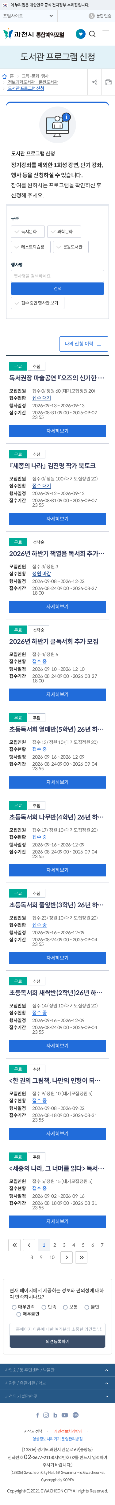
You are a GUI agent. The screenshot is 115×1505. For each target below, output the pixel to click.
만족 (52, 1307)
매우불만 (31, 1314)
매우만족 (26, 1307)
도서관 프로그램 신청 (25, 88)
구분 (15, 218)
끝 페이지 (81, 1257)
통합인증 (104, 16)
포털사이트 (13, 16)
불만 (95, 1307)
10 (52, 1257)
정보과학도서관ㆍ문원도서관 (32, 82)
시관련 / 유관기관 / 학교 (25, 1383)
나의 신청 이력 (79, 344)
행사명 (17, 265)
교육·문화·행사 (35, 76)
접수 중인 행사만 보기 (39, 303)
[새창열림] (37, 1417)
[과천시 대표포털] (18, 33)
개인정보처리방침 (68, 1431)
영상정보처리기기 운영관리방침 (58, 1439)
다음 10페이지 (66, 1257)
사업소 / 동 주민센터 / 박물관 (29, 1370)
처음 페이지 (14, 1245)
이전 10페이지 (29, 1245)
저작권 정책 (33, 1431)
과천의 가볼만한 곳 (21, 1396)
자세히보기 (57, 431)
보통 (73, 1307)
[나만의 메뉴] (81, 34)
